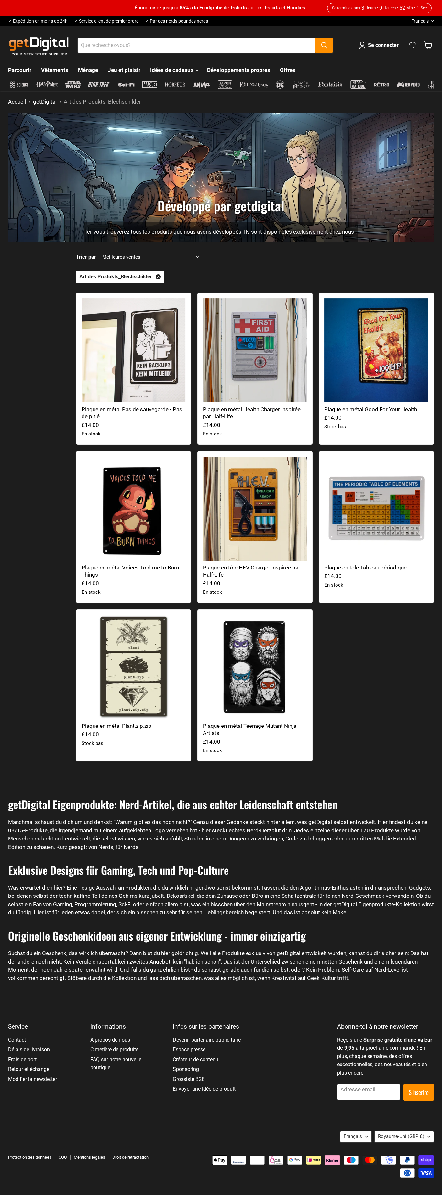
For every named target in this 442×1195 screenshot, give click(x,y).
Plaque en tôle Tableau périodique (365, 567)
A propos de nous (110, 1040)
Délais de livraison (29, 1049)
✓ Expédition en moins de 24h (38, 21)
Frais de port (22, 1059)
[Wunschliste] (413, 45)
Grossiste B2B (189, 1079)
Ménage (88, 70)
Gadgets (419, 888)
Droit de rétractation (130, 1157)
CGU (63, 1157)
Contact (17, 1040)
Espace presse (189, 1049)
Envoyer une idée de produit (204, 1089)
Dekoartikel (180, 896)
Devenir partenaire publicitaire (207, 1040)
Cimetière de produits (114, 1049)
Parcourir (19, 70)
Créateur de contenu (195, 1059)
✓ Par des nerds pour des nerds (176, 21)
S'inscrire (419, 1092)
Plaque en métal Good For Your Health (370, 409)
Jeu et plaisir (124, 70)
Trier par (86, 257)
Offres (287, 70)
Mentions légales (89, 1157)
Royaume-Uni (401, 1136)
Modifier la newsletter (32, 1079)
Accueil (17, 102)
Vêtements (54, 70)
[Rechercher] (324, 45)
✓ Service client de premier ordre (106, 21)
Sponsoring (186, 1069)
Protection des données (29, 1157)
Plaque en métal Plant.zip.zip (116, 726)
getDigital (45, 102)
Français (420, 21)
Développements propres (238, 70)
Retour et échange (28, 1069)
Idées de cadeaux (172, 70)
